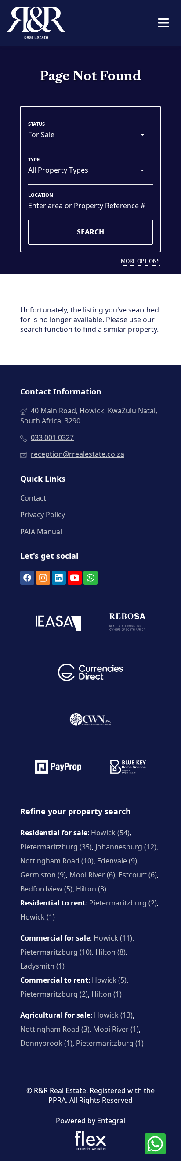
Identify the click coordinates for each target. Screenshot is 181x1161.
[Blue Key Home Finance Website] (128, 768)
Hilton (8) (110, 952)
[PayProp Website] (58, 768)
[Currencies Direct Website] (90, 673)
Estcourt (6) (138, 875)
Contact (33, 498)
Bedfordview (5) (46, 889)
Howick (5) (109, 980)
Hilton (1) (106, 994)
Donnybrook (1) (46, 1043)
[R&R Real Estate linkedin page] (59, 577)
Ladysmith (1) (42, 966)
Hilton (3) (91, 889)
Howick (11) (113, 938)
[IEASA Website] (58, 624)
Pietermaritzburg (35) (56, 847)
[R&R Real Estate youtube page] (75, 577)
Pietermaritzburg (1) (110, 1043)
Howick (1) (37, 917)
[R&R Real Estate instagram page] (43, 577)
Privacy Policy (42, 514)
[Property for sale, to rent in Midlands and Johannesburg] (36, 22)
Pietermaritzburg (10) (56, 952)
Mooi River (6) (92, 875)
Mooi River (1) (116, 1029)
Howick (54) (110, 833)
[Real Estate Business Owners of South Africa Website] (127, 624)
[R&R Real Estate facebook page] (27, 577)
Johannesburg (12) (125, 847)
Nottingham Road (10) (57, 861)
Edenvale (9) (117, 861)
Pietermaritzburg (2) (123, 903)
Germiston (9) (43, 875)
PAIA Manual (41, 531)
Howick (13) (113, 1015)
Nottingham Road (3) (55, 1029)
